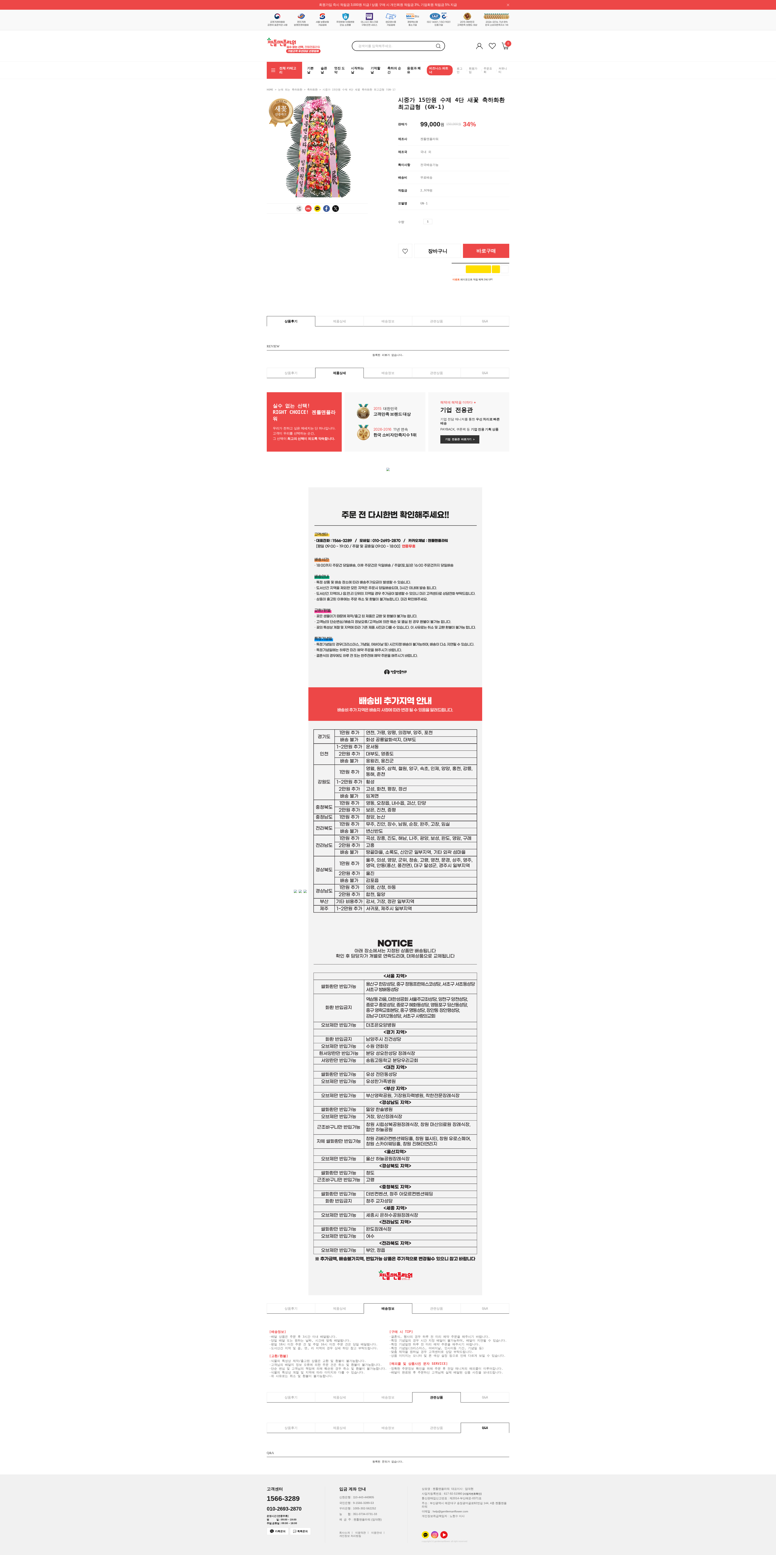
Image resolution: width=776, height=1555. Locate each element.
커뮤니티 (503, 70)
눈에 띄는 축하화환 (290, 89)
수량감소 (442, 221)
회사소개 (344, 1532)
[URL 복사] (308, 208)
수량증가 (435, 221)
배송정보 (388, 321)
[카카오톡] (317, 208)
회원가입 (473, 70)
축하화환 (312, 89)
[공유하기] (299, 208)
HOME (270, 89)
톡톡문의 (302, 1531)
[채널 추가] (496, 269)
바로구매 (486, 250)
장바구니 (437, 251)
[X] (335, 208)
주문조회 (488, 70)
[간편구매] (478, 269)
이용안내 (376, 1532)
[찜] (504, 269)
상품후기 (291, 321)
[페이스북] (326, 208)
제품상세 (339, 321)
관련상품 (436, 321)
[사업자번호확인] (472, 1493)
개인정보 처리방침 (350, 1536)
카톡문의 (280, 1531)
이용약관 (360, 1532)
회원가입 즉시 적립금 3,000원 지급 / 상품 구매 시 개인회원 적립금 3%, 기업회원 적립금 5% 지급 (388, 4)
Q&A (485, 321)
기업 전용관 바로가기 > (459, 439)
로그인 (459, 70)
